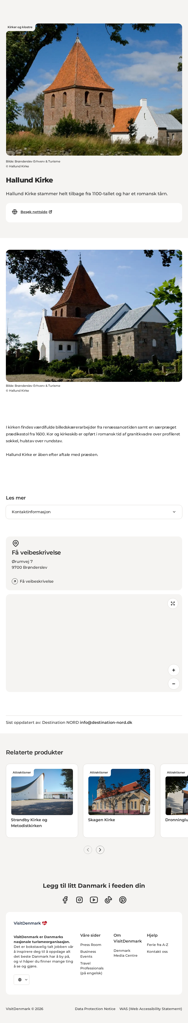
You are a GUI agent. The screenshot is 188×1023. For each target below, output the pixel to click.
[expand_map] (172, 603)
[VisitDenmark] (30, 923)
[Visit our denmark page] (65, 900)
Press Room (90, 945)
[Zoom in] (174, 670)
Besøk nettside (34, 212)
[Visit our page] (79, 900)
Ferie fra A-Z (157, 945)
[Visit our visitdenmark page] (94, 900)
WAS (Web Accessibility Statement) (150, 1009)
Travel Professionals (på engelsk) (92, 968)
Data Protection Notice (95, 1009)
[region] (94, 643)
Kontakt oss (157, 951)
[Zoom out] (174, 684)
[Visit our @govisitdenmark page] (108, 900)
